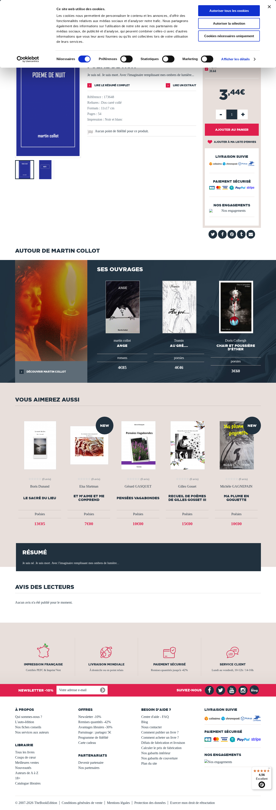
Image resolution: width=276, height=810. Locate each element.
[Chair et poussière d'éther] (235, 306)
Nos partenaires (88, 768)
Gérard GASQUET (138, 486)
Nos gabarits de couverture (159, 758)
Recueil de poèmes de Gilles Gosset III (187, 498)
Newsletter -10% (89, 717)
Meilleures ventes (27, 762)
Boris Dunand (39, 486)
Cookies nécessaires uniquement (229, 36)
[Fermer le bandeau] (269, 6)
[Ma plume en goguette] (236, 445)
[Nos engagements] (231, 210)
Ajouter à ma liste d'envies (234, 141)
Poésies (40, 514)
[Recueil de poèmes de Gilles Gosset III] (187, 445)
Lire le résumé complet (112, 85)
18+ (17, 778)
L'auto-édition (24, 722)
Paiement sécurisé (169, 664)
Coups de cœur (25, 757)
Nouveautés (23, 768)
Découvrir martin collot (46, 371)
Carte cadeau (87, 743)
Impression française (43, 664)
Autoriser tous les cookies (229, 11)
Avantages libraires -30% (95, 727)
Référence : (95, 97)
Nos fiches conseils (28, 727)
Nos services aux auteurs (32, 732)
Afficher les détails (235, 59)
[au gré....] (179, 306)
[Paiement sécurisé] (231, 188)
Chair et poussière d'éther (235, 347)
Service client (233, 664)
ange (122, 345)
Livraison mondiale (106, 664)
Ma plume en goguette (236, 498)
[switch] (126, 59)
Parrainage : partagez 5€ (94, 732)
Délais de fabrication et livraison (163, 743)
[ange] (122, 306)
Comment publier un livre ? (160, 732)
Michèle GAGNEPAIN (236, 486)
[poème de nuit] (48, 155)
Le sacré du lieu (39, 498)
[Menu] (269, 769)
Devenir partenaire (91, 762)
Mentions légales (118, 803)
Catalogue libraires (28, 783)
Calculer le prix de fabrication (161, 748)
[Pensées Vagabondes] (138, 445)
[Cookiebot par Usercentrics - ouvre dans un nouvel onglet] (28, 59)
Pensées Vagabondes (138, 498)
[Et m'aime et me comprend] (89, 445)
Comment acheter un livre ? (160, 737)
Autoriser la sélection (229, 23)
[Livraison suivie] (231, 164)
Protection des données (150, 803)
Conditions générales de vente (82, 803)
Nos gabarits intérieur (155, 753)
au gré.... (179, 345)
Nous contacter (151, 727)
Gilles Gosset (187, 486)
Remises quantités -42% (94, 722)
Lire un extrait (184, 85)
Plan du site (149, 763)
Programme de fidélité (93, 737)
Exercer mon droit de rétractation (192, 803)
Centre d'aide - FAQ (155, 717)
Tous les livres (24, 752)
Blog (144, 722)
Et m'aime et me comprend (89, 498)
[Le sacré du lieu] (39, 445)
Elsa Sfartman (88, 486)
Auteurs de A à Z (26, 773)
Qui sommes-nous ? (28, 717)
